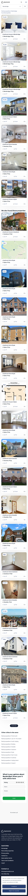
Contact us (4, 855)
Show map (14, 725)
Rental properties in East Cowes (9, 755)
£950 (4, 154)
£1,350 (5, 182)
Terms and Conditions (7, 860)
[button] (4, 24)
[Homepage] (6, 831)
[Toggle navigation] (26, 2)
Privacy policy (5, 853)
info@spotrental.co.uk (7, 871)
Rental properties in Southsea (8, 757)
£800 (4, 639)
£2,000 (5, 582)
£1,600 (5, 72)
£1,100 (5, 469)
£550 (4, 243)
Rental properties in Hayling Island (9, 760)
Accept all (14, 886)
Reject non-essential (14, 890)
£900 (4, 127)
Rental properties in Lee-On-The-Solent (11, 738)
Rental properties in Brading (8, 744)
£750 (4, 384)
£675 (4, 328)
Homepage (4, 848)
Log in (3, 863)
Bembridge (6, 6)
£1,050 (5, 611)
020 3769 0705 (5, 874)
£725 (4, 271)
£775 (4, 299)
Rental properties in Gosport (8, 763)
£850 (4, 554)
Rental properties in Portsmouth (9, 736)
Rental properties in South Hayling (9, 741)
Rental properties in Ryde (7, 752)
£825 (4, 356)
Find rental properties (7, 850)
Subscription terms (6, 858)
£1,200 (5, 214)
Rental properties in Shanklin (8, 746)
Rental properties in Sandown (8, 749)
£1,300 (5, 17)
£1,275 (4, 99)
